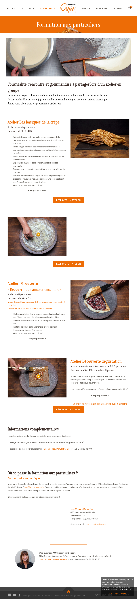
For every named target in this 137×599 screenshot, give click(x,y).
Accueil (11, 8)
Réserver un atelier (68, 200)
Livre (85, 8)
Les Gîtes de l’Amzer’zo (34, 487)
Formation (46, 8)
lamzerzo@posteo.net (95, 524)
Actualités (102, 8)
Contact (119, 8)
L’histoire (26, 8)
